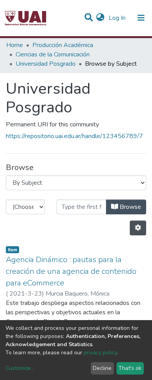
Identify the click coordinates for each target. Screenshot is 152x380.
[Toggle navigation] (141, 18)
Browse (129, 207)
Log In (118, 18)
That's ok (129, 368)
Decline (102, 368)
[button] (100, 18)
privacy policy (100, 352)
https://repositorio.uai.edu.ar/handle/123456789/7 (74, 136)
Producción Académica (62, 45)
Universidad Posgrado (46, 64)
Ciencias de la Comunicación (53, 54)
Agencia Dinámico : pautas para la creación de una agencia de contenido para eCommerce (71, 271)
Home (14, 45)
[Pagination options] (138, 228)
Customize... (19, 368)
